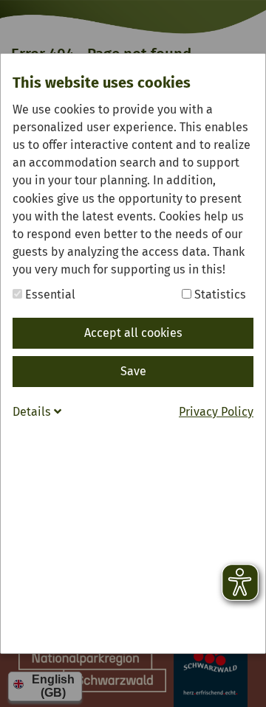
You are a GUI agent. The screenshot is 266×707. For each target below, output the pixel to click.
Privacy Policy (216, 412)
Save (133, 371)
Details (33, 412)
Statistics (218, 295)
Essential (48, 295)
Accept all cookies (133, 333)
